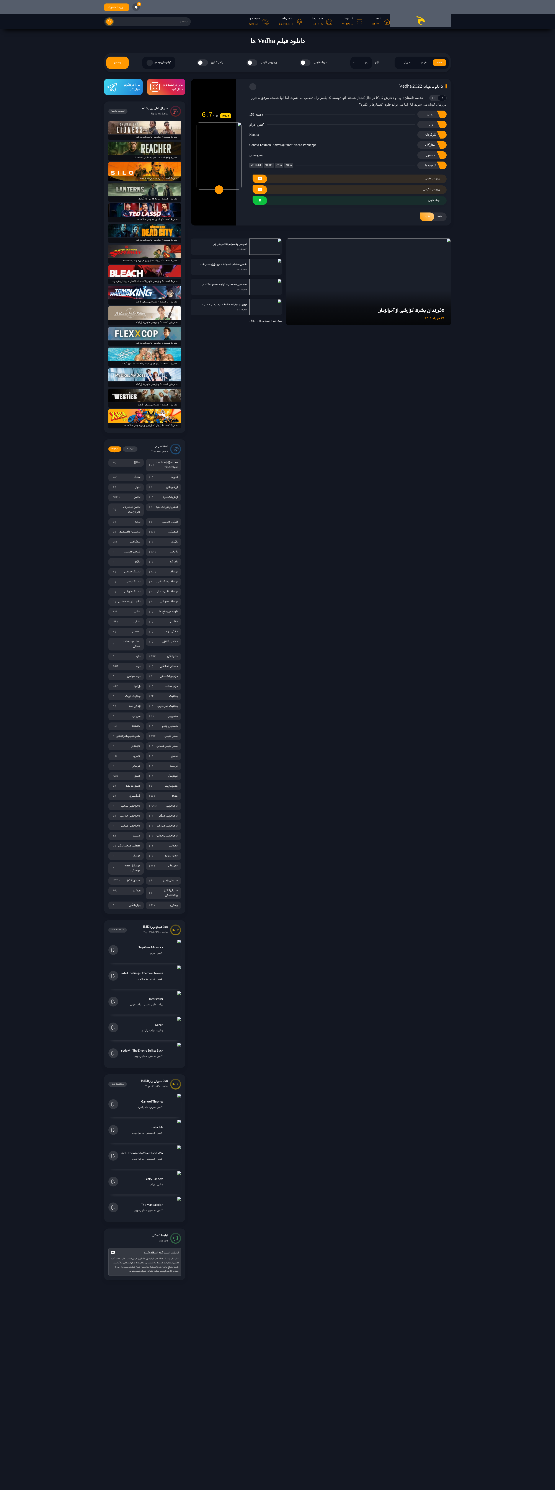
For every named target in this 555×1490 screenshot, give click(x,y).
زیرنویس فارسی (269, 62)
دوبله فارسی (320, 62)
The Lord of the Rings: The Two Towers (138, 973)
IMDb (225, 116)
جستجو (117, 62)
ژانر (377, 62)
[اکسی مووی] (420, 20)
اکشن (260, 124)
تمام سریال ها (117, 111)
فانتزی (151, 1056)
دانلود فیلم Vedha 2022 (421, 86)
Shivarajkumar (282, 145)
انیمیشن (150, 1132)
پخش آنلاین (217, 62)
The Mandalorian (152, 1205)
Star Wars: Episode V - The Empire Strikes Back (133, 1051)
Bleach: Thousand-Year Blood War (140, 1153)
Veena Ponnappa (305, 145)
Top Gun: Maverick (151, 947)
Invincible (157, 1127)
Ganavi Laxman (260, 145)
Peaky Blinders (153, 1179)
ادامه (433, 217)
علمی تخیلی (150, 1004)
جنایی (160, 1030)
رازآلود (144, 1030)
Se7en (159, 1025)
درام (252, 124)
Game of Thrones (152, 1102)
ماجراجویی (142, 978)
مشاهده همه (117, 930)
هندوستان (256, 155)
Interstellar (156, 999)
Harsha (254, 134)
